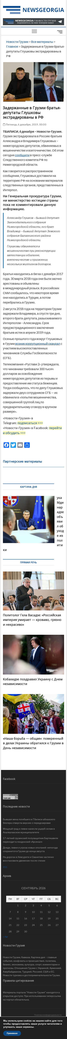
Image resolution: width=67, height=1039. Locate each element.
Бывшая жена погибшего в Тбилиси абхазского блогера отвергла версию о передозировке (29, 821)
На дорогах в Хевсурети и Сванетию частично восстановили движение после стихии (28, 858)
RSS (5, 867)
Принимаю (12, 1033)
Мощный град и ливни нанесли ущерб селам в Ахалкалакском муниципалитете (29, 830)
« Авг (5, 936)
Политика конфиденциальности (48, 1015)
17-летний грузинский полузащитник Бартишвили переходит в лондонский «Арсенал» (30, 840)
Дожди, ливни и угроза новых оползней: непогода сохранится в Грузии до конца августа (30, 849)
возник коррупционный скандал (37, 343)
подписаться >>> (30, 423)
